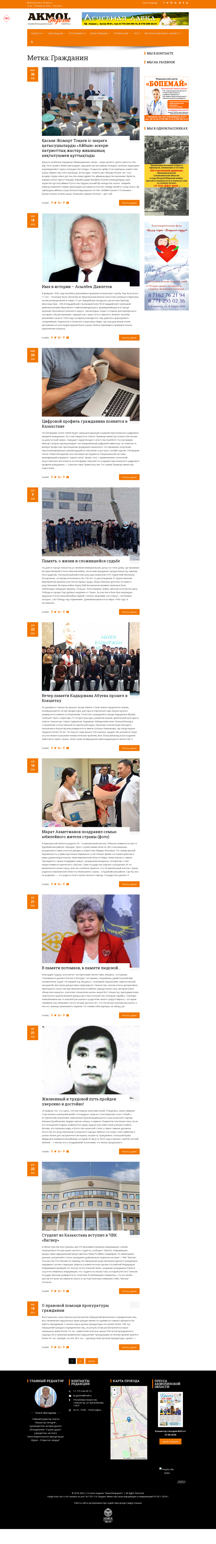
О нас (29, 5)
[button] (129, 1420)
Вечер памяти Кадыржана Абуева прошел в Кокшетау (85, 698)
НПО (136, 33)
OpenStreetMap (140, 1458)
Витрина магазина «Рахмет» (162, 33)
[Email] (68, 203)
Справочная (120, 33)
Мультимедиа (99, 33)
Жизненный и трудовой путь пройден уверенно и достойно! (79, 1101)
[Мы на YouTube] (187, 2)
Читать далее (129, 202)
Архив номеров (170, 1441)
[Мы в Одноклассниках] (183, 2)
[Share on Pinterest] (64, 203)
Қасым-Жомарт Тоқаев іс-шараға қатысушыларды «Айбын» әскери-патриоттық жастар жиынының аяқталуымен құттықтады (75, 148)
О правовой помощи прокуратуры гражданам (75, 1308)
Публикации (55, 33)
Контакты (57, 5)
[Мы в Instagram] (171, 2)
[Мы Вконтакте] (175, 2)
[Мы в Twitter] (167, 2)
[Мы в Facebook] (164, 2)
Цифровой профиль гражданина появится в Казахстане (85, 424)
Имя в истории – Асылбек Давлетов (77, 286)
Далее (91, 1361)
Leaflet (128, 1458)
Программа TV (77, 33)
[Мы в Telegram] (179, 2)
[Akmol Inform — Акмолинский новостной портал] (49, 18)
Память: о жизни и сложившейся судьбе (81, 560)
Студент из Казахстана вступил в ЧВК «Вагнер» (79, 1238)
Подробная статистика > (181, 1481)
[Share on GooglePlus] (59, 203)
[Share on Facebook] (51, 203)
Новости (36, 33)
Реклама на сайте (42, 5)
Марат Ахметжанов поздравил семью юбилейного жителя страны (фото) (79, 834)
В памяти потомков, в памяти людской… (81, 967)
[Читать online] (170, 1409)
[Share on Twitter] (55, 203)
